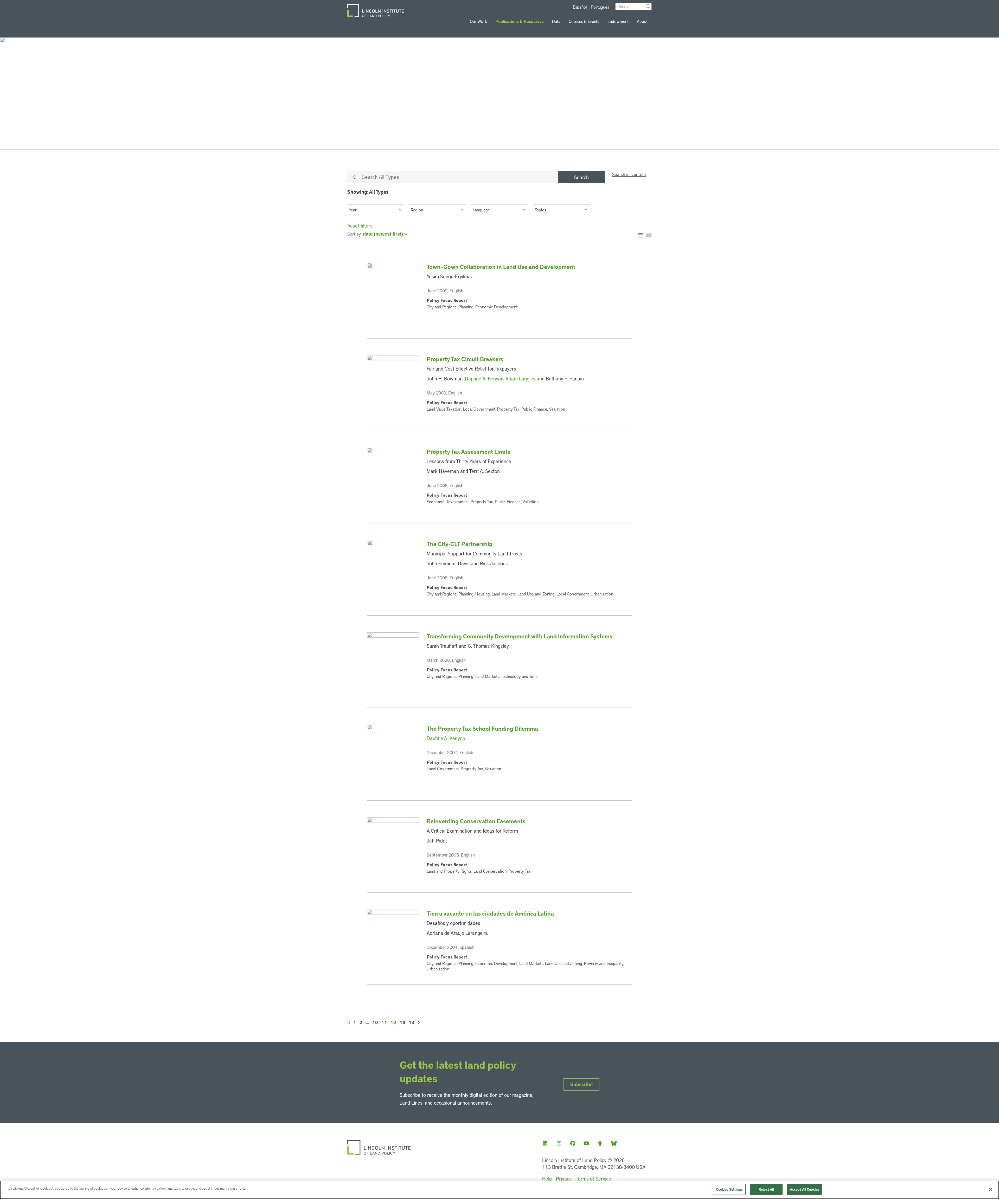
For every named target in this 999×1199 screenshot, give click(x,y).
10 (375, 1022)
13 (402, 1022)
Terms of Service (593, 1178)
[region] (499, 1190)
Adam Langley (520, 378)
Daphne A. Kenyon (484, 378)
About (642, 21)
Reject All (766, 1189)
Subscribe (581, 1084)
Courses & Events (584, 21)
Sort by (354, 234)
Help (547, 1178)
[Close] (990, 1189)
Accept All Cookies (804, 1189)
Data (556, 21)
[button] (375, 209)
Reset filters (360, 225)
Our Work (478, 21)
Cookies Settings (729, 1189)
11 (384, 1022)
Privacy (564, 1178)
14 (411, 1022)
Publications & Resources (519, 21)
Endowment (618, 21)
